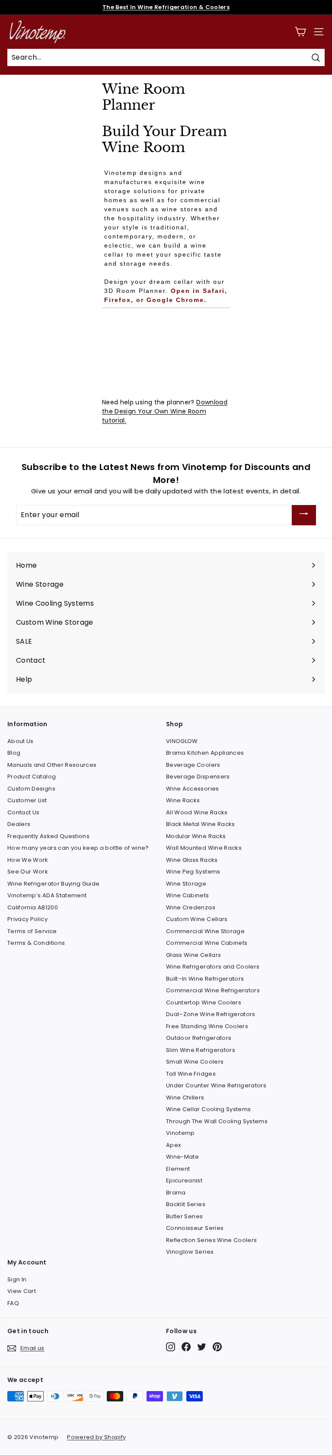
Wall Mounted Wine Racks (204, 848)
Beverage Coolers (193, 765)
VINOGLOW (182, 741)
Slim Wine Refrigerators (200, 1050)
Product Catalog (31, 776)
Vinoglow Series (190, 1252)
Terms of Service (32, 931)
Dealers (18, 824)
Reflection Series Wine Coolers (211, 1240)
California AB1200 (32, 907)
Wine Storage (186, 884)
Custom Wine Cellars (197, 919)
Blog (13, 753)
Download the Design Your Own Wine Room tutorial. (164, 411)
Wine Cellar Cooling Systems (208, 1109)
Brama (176, 1192)
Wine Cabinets (187, 895)
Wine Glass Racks (192, 860)
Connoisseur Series (194, 1228)
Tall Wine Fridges (191, 1074)
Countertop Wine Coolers (203, 1002)
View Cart (21, 1291)
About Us (20, 741)
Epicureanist (184, 1180)
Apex (173, 1145)
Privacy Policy (27, 919)
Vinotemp (180, 1133)
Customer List (27, 800)
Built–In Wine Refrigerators (205, 979)
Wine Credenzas (190, 907)
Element (178, 1169)
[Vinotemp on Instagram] (170, 1346)
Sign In (16, 1279)
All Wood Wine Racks (197, 812)
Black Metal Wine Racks (200, 824)
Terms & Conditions (36, 943)
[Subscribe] (304, 515)
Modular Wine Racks (196, 836)
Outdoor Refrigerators (198, 1038)
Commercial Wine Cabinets (206, 943)
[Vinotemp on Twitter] (201, 1346)
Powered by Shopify (96, 1437)
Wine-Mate (182, 1157)
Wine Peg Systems (193, 871)
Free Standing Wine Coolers (207, 1026)
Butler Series (184, 1216)
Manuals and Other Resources (51, 765)
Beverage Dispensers (198, 776)
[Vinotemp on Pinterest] (217, 1346)
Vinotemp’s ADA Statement (46, 895)
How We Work (27, 860)
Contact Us (23, 812)
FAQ (13, 1303)
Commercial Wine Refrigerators (213, 990)
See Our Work (27, 871)
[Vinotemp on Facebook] (186, 1346)
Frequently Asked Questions (48, 836)
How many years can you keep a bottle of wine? (78, 848)
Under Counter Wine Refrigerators (216, 1085)
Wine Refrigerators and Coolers (213, 967)
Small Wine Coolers (194, 1062)
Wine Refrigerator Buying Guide (53, 884)
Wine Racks (183, 800)
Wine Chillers (185, 1097)
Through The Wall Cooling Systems (217, 1121)
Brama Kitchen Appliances (205, 753)
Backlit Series (185, 1204)
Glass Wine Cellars (193, 955)
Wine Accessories (192, 789)
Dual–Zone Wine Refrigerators (210, 1014)
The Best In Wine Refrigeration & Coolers (166, 7)
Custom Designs (31, 789)
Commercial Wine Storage (205, 931)
